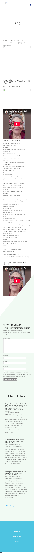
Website (5, 366)
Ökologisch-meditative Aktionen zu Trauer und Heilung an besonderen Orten (15, 473)
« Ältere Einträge (10, 506)
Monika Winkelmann (12, 43)
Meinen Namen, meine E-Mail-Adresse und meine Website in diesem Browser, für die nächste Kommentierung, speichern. (17, 374)
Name (5, 355)
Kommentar (7, 338)
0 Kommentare (15, 86)
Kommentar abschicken (10, 379)
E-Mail (5, 361)
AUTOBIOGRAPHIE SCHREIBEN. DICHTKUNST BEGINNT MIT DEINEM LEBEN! (15, 441)
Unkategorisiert (17, 415)
